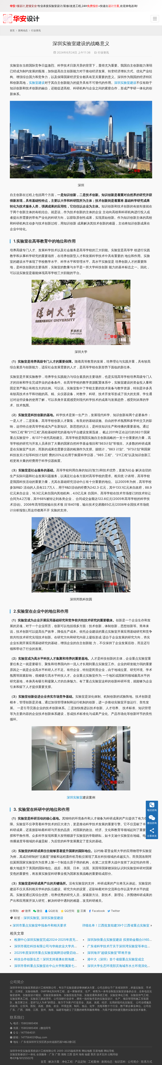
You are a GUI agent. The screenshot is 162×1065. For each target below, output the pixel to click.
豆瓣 (83, 910)
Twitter (115, 910)
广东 (51, 1054)
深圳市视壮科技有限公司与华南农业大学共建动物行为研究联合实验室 (63, 946)
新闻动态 (106, 1061)
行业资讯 (103, 52)
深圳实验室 (75, 797)
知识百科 (120, 1061)
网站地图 (87, 1050)
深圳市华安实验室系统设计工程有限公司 (33, 1050)
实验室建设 (37, 83)
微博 (28, 910)
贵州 (75, 1054)
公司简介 (133, 1061)
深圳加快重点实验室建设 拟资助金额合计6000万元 (123, 940)
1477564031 (28, 1032)
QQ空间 (69, 910)
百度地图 (98, 1050)
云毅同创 (113, 1054)
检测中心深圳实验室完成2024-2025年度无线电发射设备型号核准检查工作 (67, 940)
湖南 (63, 1054)
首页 (12, 30)
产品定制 (80, 1061)
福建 (87, 1054)
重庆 (93, 1054)
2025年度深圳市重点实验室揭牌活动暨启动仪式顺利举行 (54, 953)
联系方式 (146, 1061)
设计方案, (114, 6)
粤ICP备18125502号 (21, 1058)
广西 (57, 1054)
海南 (81, 1054)
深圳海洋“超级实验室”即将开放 (109, 953)
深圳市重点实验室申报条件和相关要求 (39, 925)
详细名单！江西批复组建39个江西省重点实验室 (115, 925)
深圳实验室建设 (125, 83)
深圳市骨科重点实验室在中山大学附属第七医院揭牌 (50, 966)
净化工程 (67, 1061)
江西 (69, 1054)
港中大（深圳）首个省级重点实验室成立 (115, 959)
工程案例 (93, 1061)
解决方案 (53, 1061)
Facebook (98, 910)
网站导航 (109, 1050)
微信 (37, 910)
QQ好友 (53, 910)
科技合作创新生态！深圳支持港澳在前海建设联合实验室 (53, 959)
